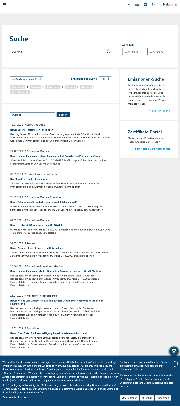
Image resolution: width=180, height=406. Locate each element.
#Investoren (42, 174)
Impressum (24, 397)
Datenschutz (9, 397)
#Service (30, 124)
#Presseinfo (32, 151)
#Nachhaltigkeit (48, 295)
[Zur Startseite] (170, 4)
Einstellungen (129, 397)
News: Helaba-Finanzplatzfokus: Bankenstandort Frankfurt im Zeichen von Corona (55, 156)
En (153, 4)
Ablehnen (147, 397)
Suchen (129, 4)
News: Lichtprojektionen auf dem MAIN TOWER (36, 225)
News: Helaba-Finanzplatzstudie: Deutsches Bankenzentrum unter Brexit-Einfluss (55, 271)
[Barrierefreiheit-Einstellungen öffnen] (174, 351)
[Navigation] (4, 4)
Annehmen (163, 397)
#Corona (40, 124)
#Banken (54, 174)
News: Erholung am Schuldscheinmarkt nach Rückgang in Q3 (43, 202)
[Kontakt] (137, 4)
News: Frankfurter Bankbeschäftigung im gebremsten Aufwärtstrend (48, 333)
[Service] (145, 4)
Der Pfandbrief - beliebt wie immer (29, 179)
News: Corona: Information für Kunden (31, 130)
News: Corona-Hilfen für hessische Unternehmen (37, 248)
